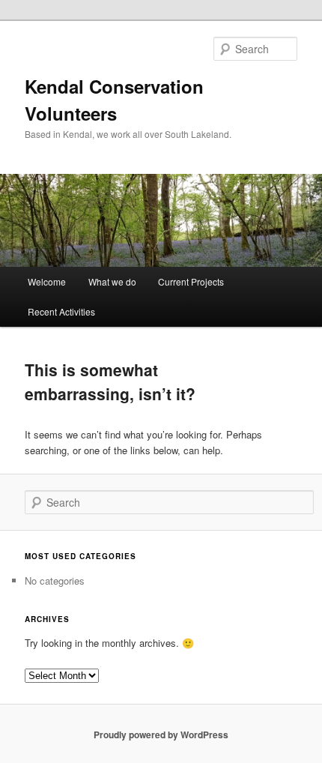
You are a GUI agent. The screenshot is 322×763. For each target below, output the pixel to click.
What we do (112, 281)
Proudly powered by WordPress (161, 734)
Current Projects (191, 281)
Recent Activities (61, 311)
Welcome (47, 281)
